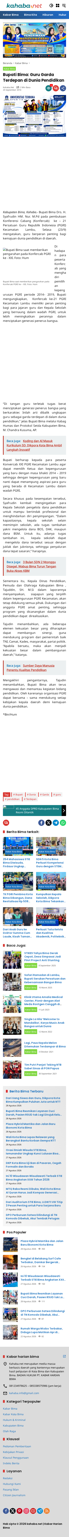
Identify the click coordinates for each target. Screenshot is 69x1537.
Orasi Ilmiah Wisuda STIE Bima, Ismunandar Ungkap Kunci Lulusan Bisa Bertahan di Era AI (32, 1152)
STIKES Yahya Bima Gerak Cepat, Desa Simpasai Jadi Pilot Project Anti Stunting (42, 956)
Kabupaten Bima (13, 1425)
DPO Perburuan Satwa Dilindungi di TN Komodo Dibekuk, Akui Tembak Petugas (32, 1216)
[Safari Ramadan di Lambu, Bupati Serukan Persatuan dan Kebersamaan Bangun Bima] (12, 982)
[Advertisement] (34, 171)
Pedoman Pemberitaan (17, 1446)
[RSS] (47, 1511)
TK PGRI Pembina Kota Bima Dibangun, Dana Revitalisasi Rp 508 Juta (18, 898)
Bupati (19, 794)
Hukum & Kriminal (14, 1420)
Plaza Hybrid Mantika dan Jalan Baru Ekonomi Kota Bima (30, 1125)
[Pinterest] (19, 1511)
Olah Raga (9, 1431)
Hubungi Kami (12, 1484)
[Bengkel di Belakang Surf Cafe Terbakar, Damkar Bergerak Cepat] (10, 1262)
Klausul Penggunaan (16, 1457)
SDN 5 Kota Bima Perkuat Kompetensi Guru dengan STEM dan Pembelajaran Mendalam (50, 863)
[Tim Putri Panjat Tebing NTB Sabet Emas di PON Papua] (12, 1070)
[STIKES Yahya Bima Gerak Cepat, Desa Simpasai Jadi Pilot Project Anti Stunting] (12, 960)
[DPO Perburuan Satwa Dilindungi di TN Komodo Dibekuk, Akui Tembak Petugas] (10, 1314)
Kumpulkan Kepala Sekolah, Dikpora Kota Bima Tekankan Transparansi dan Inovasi (50, 898)
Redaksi (8, 1478)
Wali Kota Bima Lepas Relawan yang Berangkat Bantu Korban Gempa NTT (31, 1139)
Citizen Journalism (14, 1495)
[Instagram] (26, 1511)
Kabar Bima (9, 68)
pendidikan (13, 799)
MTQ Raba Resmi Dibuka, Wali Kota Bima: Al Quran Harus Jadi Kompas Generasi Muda (33, 1190)
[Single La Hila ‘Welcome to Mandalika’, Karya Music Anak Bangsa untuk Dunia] (12, 1026)
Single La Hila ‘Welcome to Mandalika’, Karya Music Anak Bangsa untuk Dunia (44, 1022)
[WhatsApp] (63, 823)
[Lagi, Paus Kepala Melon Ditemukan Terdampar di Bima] (12, 1048)
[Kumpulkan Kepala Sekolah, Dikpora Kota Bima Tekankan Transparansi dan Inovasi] (51, 881)
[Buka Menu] (57, 5)
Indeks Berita (11, 1463)
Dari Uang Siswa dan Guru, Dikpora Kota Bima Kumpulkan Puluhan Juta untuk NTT (33, 1100)
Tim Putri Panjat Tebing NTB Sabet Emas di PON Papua (42, 1066)
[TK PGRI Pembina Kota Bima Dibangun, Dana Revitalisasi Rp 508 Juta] (18, 881)
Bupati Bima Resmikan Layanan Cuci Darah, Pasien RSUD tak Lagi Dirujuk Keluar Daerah (34, 1113)
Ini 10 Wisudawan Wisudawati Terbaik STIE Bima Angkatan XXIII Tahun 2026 (34, 1177)
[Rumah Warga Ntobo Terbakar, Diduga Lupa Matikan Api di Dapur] (10, 1332)
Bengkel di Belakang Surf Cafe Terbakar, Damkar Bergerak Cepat (41, 1260)
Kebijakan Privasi (13, 1452)
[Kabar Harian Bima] (24, 5)
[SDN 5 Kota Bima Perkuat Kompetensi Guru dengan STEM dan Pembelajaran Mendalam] (51, 846)
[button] (51, 5)
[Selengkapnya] (64, 1356)
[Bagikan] (63, 88)
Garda (45, 794)
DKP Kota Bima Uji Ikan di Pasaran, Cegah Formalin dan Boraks (33, 1164)
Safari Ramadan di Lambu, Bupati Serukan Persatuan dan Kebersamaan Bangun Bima (45, 978)
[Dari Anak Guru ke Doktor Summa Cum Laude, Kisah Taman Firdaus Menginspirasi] (18, 916)
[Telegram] (56, 823)
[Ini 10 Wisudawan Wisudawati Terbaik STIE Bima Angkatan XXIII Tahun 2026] (10, 1279)
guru (58, 794)
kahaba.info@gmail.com (24, 1393)
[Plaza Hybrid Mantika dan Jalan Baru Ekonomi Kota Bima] (10, 1244)
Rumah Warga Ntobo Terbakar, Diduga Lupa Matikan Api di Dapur (42, 1330)
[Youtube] (33, 1511)
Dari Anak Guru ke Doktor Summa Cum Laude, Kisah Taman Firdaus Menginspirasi (18, 933)
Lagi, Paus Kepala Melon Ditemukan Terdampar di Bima (45, 1044)
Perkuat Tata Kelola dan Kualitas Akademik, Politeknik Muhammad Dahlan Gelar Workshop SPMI (50, 933)
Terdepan (31, 799)
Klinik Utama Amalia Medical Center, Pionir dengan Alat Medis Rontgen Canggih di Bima (43, 1002)
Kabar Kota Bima (14, 851)
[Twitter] (48, 823)
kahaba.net (8, 87)
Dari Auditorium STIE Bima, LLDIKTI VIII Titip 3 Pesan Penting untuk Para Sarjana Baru (34, 1203)
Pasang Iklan (11, 1489)
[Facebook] (41, 823)
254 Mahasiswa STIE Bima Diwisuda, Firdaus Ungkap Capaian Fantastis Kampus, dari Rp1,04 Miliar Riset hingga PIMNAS (16, 863)
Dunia (32, 794)
